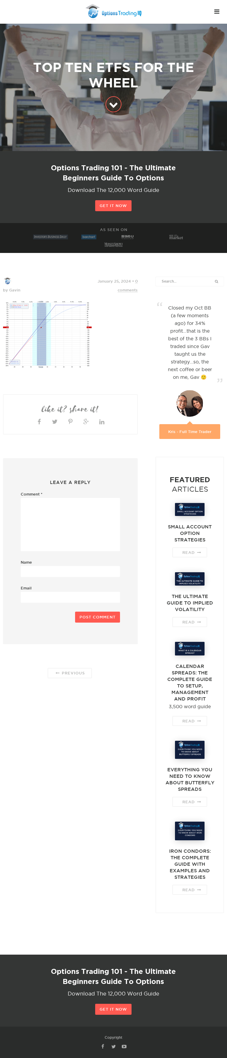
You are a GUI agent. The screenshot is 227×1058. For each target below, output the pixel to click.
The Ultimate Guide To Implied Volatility (190, 603)
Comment (32, 494)
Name (26, 562)
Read (189, 552)
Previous (72, 673)
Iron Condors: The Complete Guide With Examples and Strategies (190, 864)
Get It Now (113, 205)
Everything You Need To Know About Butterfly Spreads (190, 779)
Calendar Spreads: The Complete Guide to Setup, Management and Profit (189, 682)
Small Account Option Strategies (190, 533)
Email (26, 588)
